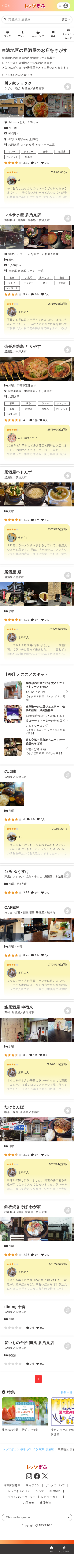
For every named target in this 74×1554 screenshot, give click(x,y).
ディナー (23, 36)
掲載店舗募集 (12, 1485)
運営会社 (45, 1502)
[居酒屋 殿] (37, 615)
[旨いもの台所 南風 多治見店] (37, 1354)
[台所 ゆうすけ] (37, 882)
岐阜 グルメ (27, 1449)
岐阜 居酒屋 (46, 1449)
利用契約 (55, 1491)
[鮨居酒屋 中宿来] (37, 1050)
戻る (7, 5)
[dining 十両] (37, 1318)
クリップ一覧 (64, 1551)
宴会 (53, 36)
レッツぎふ (10, 1449)
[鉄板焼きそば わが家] (37, 1250)
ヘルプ (40, 1491)
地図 (51, 1551)
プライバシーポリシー (22, 1496)
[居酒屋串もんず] (37, 515)
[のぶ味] (37, 814)
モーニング (38, 36)
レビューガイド (51, 1496)
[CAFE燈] (37, 950)
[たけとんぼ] (37, 1150)
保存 (67, 86)
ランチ (7, 36)
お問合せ (28, 1502)
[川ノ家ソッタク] (37, 142)
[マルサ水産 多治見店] (37, 273)
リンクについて (55, 1485)
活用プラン (33, 1485)
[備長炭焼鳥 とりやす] (37, 402)
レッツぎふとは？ (19, 1491)
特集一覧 (66, 1392)
